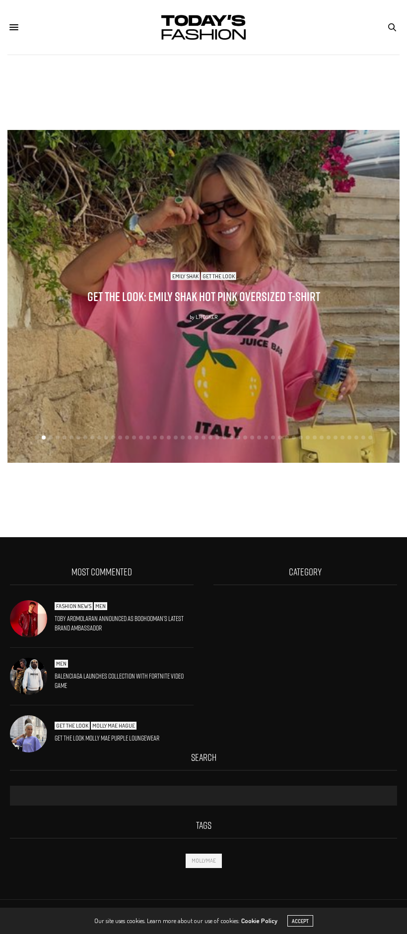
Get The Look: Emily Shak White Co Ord (207, 296)
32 (252, 437)
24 (197, 437)
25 (203, 437)
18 (155, 437)
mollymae (204, 860)
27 (217, 437)
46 (349, 437)
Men (100, 606)
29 (231, 437)
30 (238, 437)
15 (134, 437)
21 (176, 437)
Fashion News (73, 606)
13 (120, 437)
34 (266, 437)
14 (127, 437)
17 (148, 437)
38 (294, 437)
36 (280, 437)
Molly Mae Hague (113, 725)
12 (113, 437)
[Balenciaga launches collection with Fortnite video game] (32, 676)
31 (245, 437)
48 (363, 437)
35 (273, 437)
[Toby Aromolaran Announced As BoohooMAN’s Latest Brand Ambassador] (32, 618)
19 (162, 437)
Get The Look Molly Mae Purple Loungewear (107, 738)
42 (322, 437)
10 (99, 437)
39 (301, 437)
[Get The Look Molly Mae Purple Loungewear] (32, 733)
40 (308, 437)
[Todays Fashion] (203, 27)
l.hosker (210, 316)
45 (342, 437)
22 (183, 437)
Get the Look (222, 275)
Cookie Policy (259, 921)
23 (190, 437)
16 (141, 437)
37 (287, 437)
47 (356, 437)
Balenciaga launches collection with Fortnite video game (119, 681)
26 (210, 437)
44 (336, 437)
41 (315, 437)
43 (329, 437)
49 (370, 437)
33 (259, 437)
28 (224, 437)
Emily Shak (189, 275)
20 (169, 437)
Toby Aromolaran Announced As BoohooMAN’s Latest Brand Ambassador (119, 623)
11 (106, 437)
